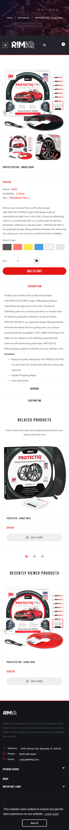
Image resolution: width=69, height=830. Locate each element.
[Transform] (48, 147)
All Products (23, 18)
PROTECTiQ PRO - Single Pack (21, 662)
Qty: (5, 261)
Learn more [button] (51, 813)
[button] (6, 478)
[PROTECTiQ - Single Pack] (34, 478)
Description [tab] (34, 286)
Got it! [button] (34, 823)
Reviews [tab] (34, 388)
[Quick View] (7, 464)
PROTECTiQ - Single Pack (19, 518)
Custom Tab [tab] (34, 400)
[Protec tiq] (20, 147)
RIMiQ (14, 189)
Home (9, 18)
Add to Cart (34, 271)
